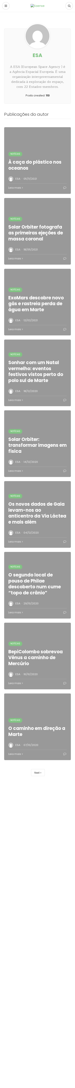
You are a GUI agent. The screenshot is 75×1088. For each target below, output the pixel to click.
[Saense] (38, 6)
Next (37, 772)
